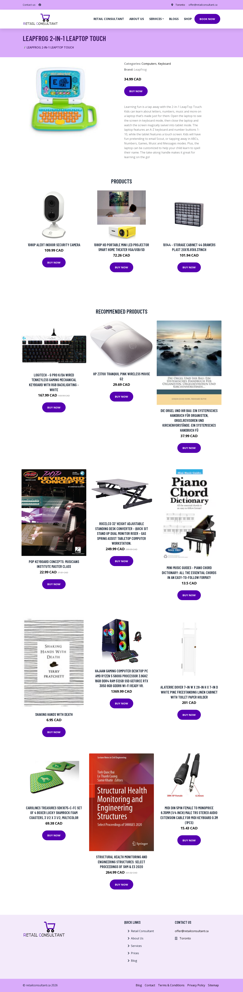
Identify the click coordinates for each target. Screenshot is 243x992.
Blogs (174, 19)
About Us (137, 938)
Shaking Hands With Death (54, 714)
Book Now (207, 19)
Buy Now (135, 91)
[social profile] (40, 4)
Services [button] (155, 19)
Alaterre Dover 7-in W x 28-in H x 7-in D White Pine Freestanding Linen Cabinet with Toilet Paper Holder (189, 692)
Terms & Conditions (171, 985)
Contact (150, 985)
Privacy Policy (196, 985)
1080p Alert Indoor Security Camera (54, 244)
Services (136, 946)
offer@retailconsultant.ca (203, 4)
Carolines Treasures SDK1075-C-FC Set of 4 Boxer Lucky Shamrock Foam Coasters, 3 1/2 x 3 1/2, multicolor (54, 813)
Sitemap (213, 985)
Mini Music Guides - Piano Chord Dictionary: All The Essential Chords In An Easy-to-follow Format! (189, 572)
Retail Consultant (109, 19)
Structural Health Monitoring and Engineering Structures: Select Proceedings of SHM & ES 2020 (121, 862)
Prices (135, 953)
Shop (188, 19)
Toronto (180, 4)
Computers (149, 64)
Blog (134, 961)
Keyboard (164, 64)
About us (136, 19)
